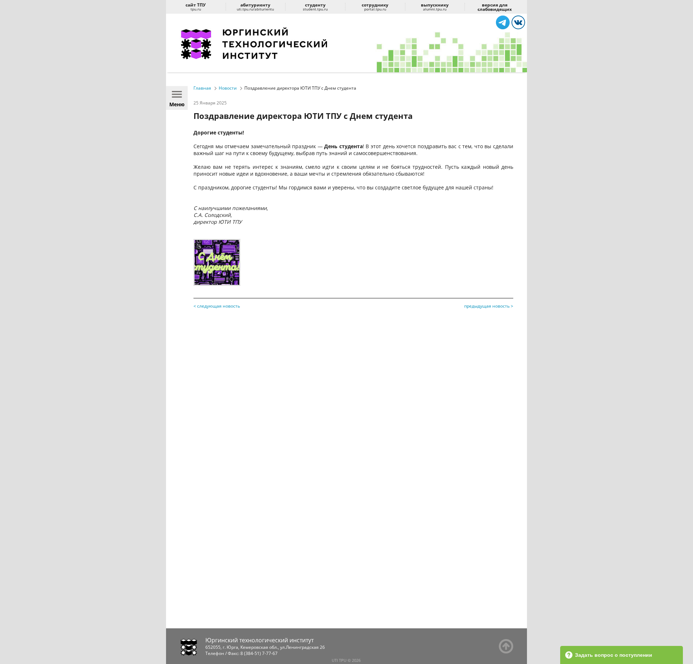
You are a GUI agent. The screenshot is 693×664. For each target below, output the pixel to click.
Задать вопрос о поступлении (613, 655)
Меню (176, 104)
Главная (202, 88)
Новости (228, 88)
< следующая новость (216, 306)
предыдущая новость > (488, 306)
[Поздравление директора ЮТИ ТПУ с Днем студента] (216, 283)
